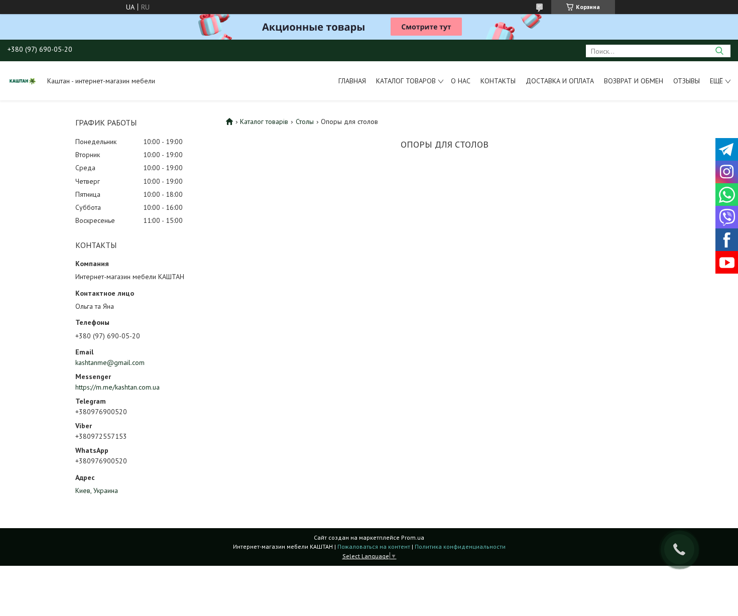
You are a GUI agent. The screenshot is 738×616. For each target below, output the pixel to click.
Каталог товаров (406, 80)
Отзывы (686, 80)
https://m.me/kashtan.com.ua (117, 387)
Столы (305, 121)
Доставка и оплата (560, 80)
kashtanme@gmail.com (110, 362)
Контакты (498, 80)
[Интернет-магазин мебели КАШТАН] (23, 80)
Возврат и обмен (633, 80)
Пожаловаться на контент (373, 546)
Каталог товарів (264, 121)
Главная (352, 80)
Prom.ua (412, 537)
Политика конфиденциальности (460, 546)
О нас (460, 80)
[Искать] (719, 51)
